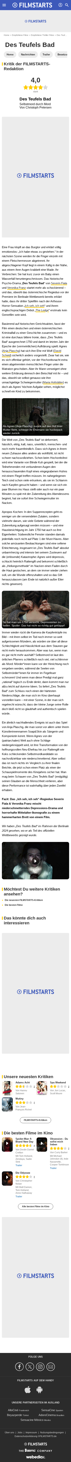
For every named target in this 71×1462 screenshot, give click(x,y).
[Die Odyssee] (7, 1178)
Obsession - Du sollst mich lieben (59, 1141)
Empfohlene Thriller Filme (42, 35)
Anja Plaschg (11, 350)
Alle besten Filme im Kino (35, 1206)
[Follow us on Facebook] (20, 1367)
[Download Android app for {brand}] (41, 1389)
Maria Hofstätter (53, 382)
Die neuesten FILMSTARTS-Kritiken (24, 900)
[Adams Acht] (7, 1088)
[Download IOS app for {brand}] (29, 1389)
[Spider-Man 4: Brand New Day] (7, 1144)
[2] (58, 1087)
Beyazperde (14, 1415)
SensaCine (48, 1410)
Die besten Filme (14, 905)
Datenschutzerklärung (26, 1436)
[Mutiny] (7, 1104)
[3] (24, 1103)
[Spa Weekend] (42, 1088)
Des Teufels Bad (30, 44)
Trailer (19, 1165)
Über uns (9, 1432)
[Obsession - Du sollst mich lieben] (42, 1144)
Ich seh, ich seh (34, 305)
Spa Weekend (58, 1082)
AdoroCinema (47, 1415)
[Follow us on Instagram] (41, 1367)
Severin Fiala (59, 283)
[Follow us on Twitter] (30, 1367)
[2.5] (24, 1087)
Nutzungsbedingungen (52, 1432)
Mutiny (19, 1098)
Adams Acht (23, 1082)
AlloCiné (13, 1410)
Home (6, 35)
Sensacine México (31, 1419)
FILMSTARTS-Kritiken (35, 1120)
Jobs (19, 1432)
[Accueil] (32, 5)
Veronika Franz (16, 287)
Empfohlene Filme (20, 35)
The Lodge (42, 310)
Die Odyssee (23, 1172)
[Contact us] (51, 1367)
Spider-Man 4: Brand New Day (24, 1140)
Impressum (31, 1432)
